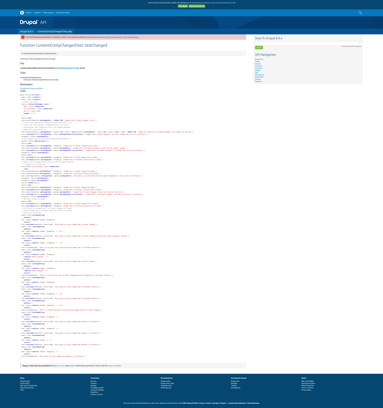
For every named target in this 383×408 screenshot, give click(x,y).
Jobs (22, 390)
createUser (36, 97)
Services (258, 79)
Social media (24, 383)
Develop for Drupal (62, 12)
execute (26, 222)
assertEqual (30, 134)
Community (94, 378)
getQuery (27, 217)
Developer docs (166, 385)
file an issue (60, 366)
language (26, 113)
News (22, 378)
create (46, 104)
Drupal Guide (165, 381)
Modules (234, 383)
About (303, 378)
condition (35, 220)
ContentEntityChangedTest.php (54, 31)
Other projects (48, 12)
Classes (258, 64)
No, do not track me (197, 6)
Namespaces (259, 75)
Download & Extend (238, 378)
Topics (257, 61)
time (122, 132)
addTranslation (40, 141)
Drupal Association (308, 383)
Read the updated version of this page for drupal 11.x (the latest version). (112, 37)
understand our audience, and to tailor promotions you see (213, 3)
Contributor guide (96, 388)
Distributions (235, 388)
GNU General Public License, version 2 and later (201, 403)
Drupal (222, 403)
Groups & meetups (97, 390)
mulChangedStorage (39, 215)
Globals (258, 70)
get (62, 132)
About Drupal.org (307, 385)
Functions (258, 66)
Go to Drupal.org (22, 13)
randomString (39, 106)
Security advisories (27, 388)
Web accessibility (307, 381)
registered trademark (237, 403)
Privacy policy (306, 390)
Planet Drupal (25, 381)
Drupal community (114, 366)
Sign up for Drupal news (28, 385)
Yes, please (183, 6)
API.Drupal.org (166, 388)
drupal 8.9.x (26, 31)
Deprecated (259, 77)
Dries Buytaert (253, 403)
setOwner (30, 182)
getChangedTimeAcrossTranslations (71, 134)
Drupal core (235, 381)
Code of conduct (96, 394)
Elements (258, 81)
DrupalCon (94, 392)
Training (93, 383)
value (73, 132)
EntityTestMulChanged (35, 104)
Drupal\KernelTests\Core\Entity (31, 88)
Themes (234, 385)
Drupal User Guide (167, 383)
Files (256, 72)
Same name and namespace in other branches (40, 53)
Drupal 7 (29, 12)
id (38, 111)
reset (36, 224)
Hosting (93, 385)
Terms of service (307, 388)
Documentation (167, 378)
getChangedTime (45, 120)
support (72, 366)
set (29, 166)
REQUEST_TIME (58, 120)
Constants (259, 68)
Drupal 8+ (37, 12)
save (29, 118)
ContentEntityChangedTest (30, 77)
